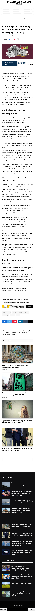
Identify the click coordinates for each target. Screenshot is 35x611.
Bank (4, 312)
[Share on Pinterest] (14, 39)
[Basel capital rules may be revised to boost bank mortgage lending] (17, 51)
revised (12, 315)
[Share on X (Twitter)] (12, 39)
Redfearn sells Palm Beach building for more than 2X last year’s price (21, 577)
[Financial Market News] (19, 2)
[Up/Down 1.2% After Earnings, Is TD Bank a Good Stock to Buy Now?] (17, 409)
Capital (20, 312)
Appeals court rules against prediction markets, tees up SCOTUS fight (15, 394)
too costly (18, 95)
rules (17, 315)
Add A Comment (17, 459)
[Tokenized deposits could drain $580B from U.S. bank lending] (17, 354)
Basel (9, 312)
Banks (4, 22)
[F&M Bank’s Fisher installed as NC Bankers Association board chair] (17, 437)
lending (26, 312)
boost (14, 312)
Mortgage (5, 315)
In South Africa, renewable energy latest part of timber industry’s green (20, 510)
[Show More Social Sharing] (18, 39)
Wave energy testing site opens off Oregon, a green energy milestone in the (22, 493)
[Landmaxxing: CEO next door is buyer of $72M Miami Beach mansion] (6, 594)
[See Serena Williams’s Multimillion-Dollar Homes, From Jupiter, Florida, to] (6, 568)
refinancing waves (8, 201)
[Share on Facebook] (9, 39)
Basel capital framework (17, 270)
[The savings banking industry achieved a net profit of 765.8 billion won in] (6, 543)
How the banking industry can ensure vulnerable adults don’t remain (21, 552)
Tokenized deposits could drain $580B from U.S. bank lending (15, 366)
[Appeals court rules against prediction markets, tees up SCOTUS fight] (17, 382)
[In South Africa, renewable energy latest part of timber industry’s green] (6, 510)
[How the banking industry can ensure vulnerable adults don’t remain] (6, 552)
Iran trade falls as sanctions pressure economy (20, 484)
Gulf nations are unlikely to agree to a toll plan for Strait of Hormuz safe (21, 502)
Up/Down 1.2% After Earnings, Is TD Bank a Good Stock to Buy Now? (17, 422)
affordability (24, 227)
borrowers (5, 222)
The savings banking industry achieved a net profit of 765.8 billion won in (21, 543)
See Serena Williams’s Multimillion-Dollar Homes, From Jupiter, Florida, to (20, 568)
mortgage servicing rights (10, 123)
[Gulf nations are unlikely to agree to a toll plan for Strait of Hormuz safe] (6, 502)
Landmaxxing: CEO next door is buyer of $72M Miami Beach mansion (22, 594)
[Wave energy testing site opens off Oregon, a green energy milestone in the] (6, 493)
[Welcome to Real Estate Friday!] (6, 585)
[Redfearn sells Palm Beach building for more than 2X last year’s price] (6, 576)
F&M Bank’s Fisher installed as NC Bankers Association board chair (17, 449)
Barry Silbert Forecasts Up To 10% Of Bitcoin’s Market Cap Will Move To (9, 332)
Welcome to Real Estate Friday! (21, 583)
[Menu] (3, 3)
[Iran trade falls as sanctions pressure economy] (6, 485)
